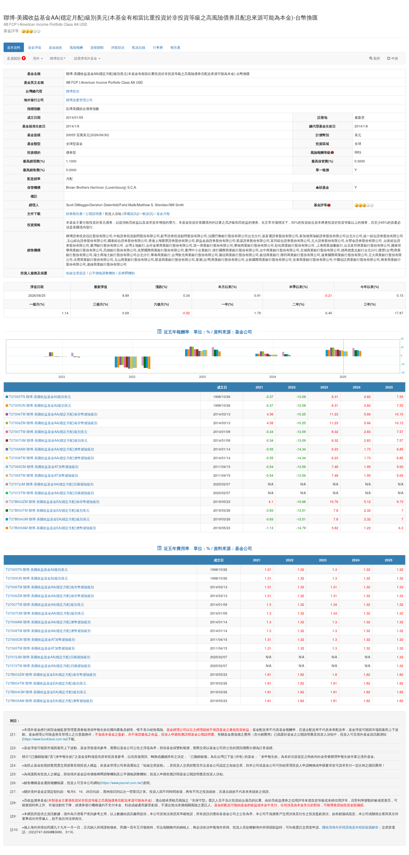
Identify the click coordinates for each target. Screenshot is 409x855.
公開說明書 (93, 213)
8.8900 (14, 58)
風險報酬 (76, 47)
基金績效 (55, 47)
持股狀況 (117, 47)
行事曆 (158, 47)
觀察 (376, 58)
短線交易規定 (76, 272)
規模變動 (97, 47)
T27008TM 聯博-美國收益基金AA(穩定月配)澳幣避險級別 (51, 457)
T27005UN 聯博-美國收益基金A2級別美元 (39, 405)
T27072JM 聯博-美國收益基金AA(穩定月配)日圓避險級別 (50, 484)
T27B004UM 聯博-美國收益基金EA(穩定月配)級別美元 (49, 519)
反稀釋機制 (126, 272)
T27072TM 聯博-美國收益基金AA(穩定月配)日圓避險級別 (51, 492)
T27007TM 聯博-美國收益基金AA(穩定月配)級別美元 (47, 431)
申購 (394, 58)
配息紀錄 (138, 47)
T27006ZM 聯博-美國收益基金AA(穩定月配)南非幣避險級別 (52, 422)
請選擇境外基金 (86, 58)
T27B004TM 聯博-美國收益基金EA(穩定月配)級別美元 (48, 510)
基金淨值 (34, 47)
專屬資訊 (130, 213)
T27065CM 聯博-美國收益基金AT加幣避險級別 (43, 466)
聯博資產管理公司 (79, 99)
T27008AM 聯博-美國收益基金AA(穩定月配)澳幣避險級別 (51, 449)
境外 (36, 58)
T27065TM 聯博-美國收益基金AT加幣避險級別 (43, 475)
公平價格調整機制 (102, 272)
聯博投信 (56, 58)
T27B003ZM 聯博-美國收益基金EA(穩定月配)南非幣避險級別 (53, 501)
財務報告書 (74, 213)
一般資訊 (145, 213)
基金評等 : (13, 31)
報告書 (175, 47)
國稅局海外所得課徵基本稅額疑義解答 (350, 827)
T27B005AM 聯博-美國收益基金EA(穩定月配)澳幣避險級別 (52, 527)
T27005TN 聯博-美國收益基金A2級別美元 (39, 396)
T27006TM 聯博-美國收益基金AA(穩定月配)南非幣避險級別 (52, 414)
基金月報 (163, 213)
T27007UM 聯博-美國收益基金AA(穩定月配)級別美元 (48, 440)
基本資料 (13, 47)
